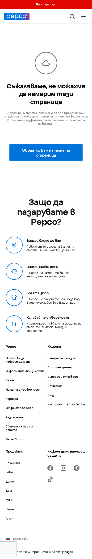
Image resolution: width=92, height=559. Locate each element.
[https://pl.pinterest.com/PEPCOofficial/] (77, 468)
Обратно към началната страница (46, 152)
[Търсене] (72, 16)
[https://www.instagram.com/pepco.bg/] (64, 468)
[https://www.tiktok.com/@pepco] (51, 479)
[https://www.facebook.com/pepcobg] (51, 468)
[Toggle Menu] (83, 16)
